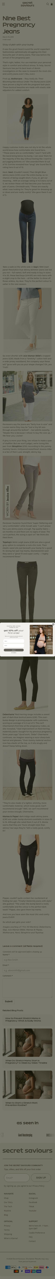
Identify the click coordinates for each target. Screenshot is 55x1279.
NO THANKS (13, 652)
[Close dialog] (53, 624)
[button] (14, 650)
